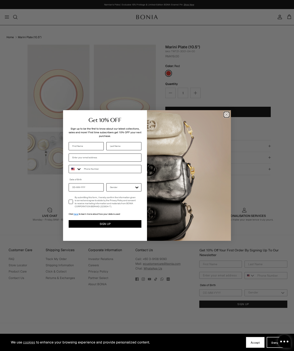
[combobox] (75, 169)
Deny (275, 343)
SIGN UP (105, 224)
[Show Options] (136, 187)
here (76, 214)
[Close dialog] (226, 114)
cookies (29, 342)
